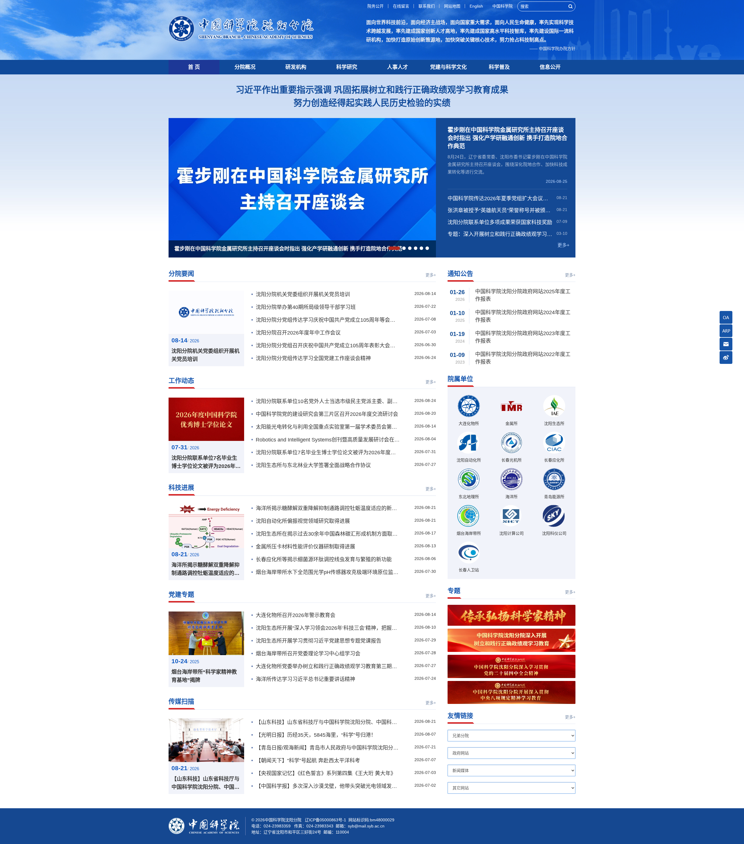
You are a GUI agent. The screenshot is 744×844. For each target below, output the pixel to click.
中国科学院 (502, 6)
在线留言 (401, 6)
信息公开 (550, 67)
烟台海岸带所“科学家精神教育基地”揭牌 (204, 676)
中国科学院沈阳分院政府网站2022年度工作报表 (522, 358)
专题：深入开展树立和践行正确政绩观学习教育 (500, 234)
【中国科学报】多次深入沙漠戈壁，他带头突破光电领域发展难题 (328, 786)
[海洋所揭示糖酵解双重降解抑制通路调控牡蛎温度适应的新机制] (206, 526)
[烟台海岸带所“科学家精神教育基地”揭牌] (206, 633)
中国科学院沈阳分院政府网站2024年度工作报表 (522, 316)
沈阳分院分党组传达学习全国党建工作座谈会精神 (313, 358)
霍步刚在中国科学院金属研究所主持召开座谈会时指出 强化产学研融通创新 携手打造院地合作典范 (507, 138)
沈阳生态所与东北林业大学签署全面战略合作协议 (313, 465)
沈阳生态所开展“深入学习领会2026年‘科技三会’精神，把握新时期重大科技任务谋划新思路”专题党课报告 (328, 628)
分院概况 (245, 67)
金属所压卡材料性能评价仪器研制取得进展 (305, 547)
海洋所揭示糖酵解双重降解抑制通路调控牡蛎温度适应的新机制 (205, 569)
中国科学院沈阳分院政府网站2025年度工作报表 (522, 295)
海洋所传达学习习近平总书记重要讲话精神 (305, 679)
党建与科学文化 (448, 67)
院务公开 (375, 6)
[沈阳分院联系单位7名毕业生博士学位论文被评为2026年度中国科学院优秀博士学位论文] (206, 419)
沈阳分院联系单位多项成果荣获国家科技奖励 (500, 222)
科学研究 (346, 67)
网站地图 (452, 6)
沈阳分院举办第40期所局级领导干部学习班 (306, 307)
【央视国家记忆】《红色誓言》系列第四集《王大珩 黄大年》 (326, 773)
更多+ (563, 245)
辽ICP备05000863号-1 (325, 820)
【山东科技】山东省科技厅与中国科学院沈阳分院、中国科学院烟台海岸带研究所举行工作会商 (205, 783)
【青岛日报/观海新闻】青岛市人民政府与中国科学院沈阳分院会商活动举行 (328, 748)
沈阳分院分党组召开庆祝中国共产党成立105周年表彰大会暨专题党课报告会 (328, 345)
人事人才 (397, 67)
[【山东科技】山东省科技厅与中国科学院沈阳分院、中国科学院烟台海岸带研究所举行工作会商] (206, 740)
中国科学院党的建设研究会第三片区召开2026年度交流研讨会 (327, 414)
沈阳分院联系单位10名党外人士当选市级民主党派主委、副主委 (328, 401)
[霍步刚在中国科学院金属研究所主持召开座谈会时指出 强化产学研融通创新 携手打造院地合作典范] (302, 188)
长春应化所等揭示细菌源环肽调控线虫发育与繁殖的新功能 (324, 559)
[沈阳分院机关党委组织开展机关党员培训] (206, 312)
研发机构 (295, 67)
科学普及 (499, 67)
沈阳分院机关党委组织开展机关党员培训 (205, 355)
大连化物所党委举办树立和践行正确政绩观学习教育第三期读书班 (328, 666)
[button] (429, 187)
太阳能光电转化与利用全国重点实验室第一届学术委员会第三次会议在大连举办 (328, 427)
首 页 (194, 67)
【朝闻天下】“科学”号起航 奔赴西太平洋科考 (308, 760)
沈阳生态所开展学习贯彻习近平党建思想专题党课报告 (318, 641)
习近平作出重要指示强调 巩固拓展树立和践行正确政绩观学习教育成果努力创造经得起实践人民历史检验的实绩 (372, 96)
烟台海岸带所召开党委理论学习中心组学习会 (308, 654)
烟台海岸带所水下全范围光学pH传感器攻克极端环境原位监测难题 (328, 572)
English (476, 6)
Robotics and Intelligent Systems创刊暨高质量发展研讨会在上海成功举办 (328, 440)
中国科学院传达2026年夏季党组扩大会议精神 (500, 198)
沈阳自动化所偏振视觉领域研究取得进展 (303, 521)
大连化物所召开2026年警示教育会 (295, 615)
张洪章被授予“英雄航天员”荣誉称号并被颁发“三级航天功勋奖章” (500, 210)
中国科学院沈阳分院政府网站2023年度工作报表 (522, 337)
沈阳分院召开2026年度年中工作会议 (298, 333)
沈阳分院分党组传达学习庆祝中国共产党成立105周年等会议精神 (328, 320)
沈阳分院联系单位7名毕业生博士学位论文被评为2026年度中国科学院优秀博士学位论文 (206, 462)
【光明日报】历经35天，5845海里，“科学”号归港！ (316, 735)
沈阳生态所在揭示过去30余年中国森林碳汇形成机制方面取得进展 (328, 534)
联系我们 (427, 6)
